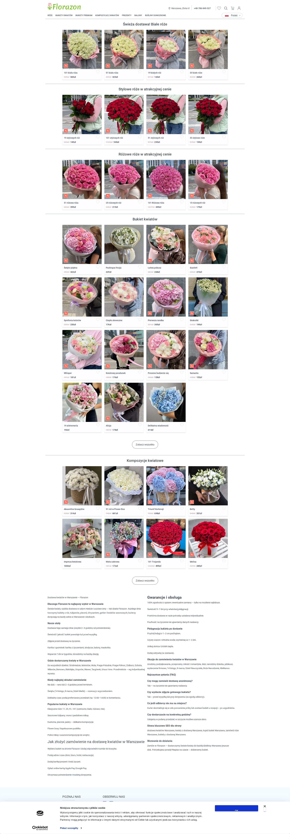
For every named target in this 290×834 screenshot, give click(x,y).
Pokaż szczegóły (69, 828)
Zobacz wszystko (145, 444)
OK (236, 810)
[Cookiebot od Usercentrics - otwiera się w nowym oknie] (40, 828)
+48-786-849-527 (202, 8)
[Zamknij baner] (265, 808)
